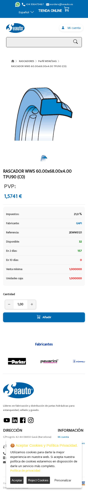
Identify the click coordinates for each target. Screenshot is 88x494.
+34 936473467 (34, 4)
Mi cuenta (73, 28)
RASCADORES (26, 61)
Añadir (47, 317)
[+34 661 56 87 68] (17, 4)
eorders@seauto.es (61, 4)
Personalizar (62, 480)
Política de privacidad (25, 470)
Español (24, 12)
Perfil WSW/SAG (47, 61)
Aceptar (17, 480)
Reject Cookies (38, 480)
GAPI (79, 223)
